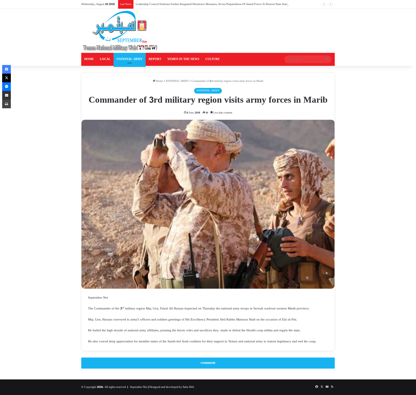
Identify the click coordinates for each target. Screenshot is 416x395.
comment (208, 363)
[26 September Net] (120, 31)
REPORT (155, 59)
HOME (89, 59)
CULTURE (212, 59)
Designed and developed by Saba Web (171, 387)
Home (159, 81)
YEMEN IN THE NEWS (183, 59)
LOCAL (105, 59)
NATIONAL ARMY (130, 59)
